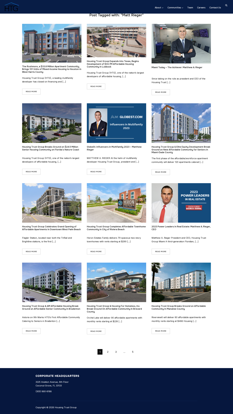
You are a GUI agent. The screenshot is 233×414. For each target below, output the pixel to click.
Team (190, 7)
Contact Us (215, 7)
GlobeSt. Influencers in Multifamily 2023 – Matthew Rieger (114, 148)
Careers (201, 7)
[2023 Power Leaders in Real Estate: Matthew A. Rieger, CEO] (181, 185)
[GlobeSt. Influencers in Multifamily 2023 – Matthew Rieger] (116, 105)
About (158, 7)
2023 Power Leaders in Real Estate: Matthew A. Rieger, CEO (181, 228)
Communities (174, 7)
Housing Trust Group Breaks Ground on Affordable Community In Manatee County (179, 307)
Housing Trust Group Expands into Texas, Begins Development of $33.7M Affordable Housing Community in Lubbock (113, 64)
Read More (31, 92)
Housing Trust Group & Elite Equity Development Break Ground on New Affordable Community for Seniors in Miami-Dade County (181, 149)
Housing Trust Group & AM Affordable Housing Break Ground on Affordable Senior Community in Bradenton (51, 307)
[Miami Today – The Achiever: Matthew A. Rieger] (181, 25)
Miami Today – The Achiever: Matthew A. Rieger (177, 67)
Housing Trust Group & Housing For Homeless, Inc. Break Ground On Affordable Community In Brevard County (114, 309)
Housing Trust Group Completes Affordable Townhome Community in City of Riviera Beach (116, 228)
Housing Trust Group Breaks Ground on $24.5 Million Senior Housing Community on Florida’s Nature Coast (50, 148)
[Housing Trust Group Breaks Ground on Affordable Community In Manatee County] (181, 264)
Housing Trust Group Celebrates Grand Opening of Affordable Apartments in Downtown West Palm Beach (51, 228)
